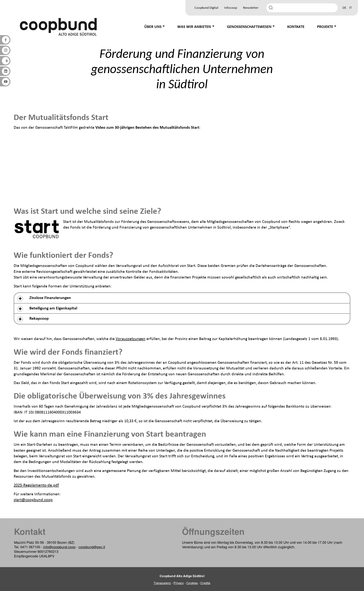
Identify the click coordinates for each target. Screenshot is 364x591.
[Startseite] (58, 27)
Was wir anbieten (194, 27)
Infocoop (230, 8)
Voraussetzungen (130, 339)
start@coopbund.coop (33, 500)
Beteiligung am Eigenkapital (53, 308)
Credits (205, 583)
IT (350, 8)
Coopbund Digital (206, 8)
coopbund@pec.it (91, 546)
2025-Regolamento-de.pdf (36, 485)
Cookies (192, 583)
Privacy (178, 583)
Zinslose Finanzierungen (50, 298)
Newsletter (250, 8)
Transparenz (162, 583)
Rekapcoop (39, 318)
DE (344, 8)
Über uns (153, 27)
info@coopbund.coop (59, 546)
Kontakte (295, 27)
